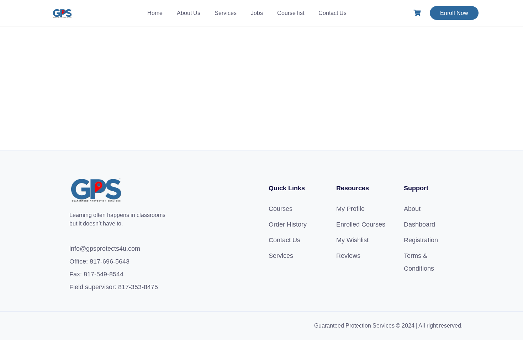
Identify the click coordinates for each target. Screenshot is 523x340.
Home (155, 13)
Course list (290, 13)
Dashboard (419, 224)
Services (226, 13)
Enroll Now (454, 13)
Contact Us (332, 13)
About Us (188, 13)
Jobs (257, 13)
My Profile (350, 208)
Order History (288, 224)
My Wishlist (352, 240)
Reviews (348, 255)
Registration (421, 240)
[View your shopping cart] (418, 13)
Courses (280, 208)
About (412, 208)
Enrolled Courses (360, 224)
